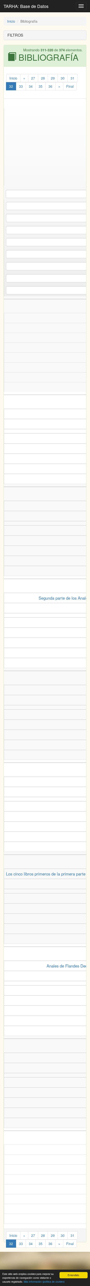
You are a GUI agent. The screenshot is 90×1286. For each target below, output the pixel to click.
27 (33, 78)
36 (50, 86)
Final (70, 86)
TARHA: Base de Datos (26, 6)
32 (11, 86)
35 (40, 86)
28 (43, 78)
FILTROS (15, 35)
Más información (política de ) (44, 1281)
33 (21, 86)
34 (31, 86)
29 (53, 78)
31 (72, 78)
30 (63, 78)
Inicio (11, 21)
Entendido (73, 1275)
